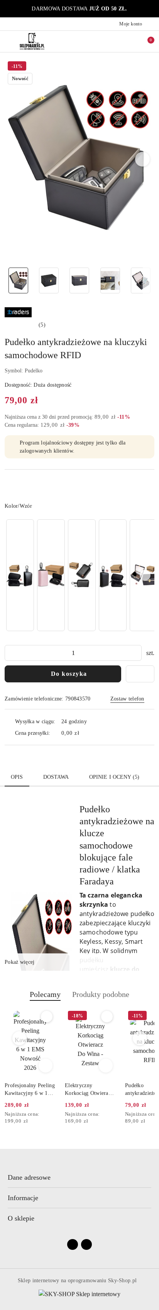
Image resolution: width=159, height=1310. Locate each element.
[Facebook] (72, 1244)
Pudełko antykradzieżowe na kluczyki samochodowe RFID (88, 1090)
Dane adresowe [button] (29, 1177)
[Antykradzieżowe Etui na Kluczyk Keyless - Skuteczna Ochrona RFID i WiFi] (112, 575)
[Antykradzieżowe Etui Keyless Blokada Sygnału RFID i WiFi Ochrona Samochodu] (50, 575)
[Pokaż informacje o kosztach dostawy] (85, 733)
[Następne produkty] (140, 1038)
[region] (79, 575)
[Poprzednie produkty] (19, 1038)
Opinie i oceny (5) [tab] (114, 777)
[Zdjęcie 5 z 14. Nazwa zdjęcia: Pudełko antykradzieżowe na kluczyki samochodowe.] (140, 280)
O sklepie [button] (21, 1218)
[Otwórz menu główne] (9, 41)
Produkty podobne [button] (100, 994)
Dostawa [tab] (56, 777)
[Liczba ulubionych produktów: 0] (129, 41)
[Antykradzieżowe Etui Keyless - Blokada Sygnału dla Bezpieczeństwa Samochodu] (20, 575)
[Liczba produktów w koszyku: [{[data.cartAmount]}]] (145, 41)
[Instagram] (86, 1244)
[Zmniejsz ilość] (11, 652)
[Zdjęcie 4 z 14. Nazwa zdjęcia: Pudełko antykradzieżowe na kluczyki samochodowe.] (110, 280)
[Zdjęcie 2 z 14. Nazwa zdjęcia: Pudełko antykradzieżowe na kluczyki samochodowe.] (49, 280)
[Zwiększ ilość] (135, 652)
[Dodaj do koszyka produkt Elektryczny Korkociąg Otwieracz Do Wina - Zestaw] (45, 1066)
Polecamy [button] (45, 994)
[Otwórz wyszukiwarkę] (113, 41)
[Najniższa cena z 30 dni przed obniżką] (53, 1114)
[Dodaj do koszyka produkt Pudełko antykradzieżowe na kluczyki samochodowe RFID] (106, 1066)
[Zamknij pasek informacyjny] (150, 8)
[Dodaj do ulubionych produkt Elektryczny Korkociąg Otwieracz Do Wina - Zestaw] (46, 1016)
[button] (142, 159)
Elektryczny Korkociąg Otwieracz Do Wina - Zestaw (29, 1090)
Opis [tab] (17, 777)
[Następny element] (145, 575)
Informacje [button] (23, 1198)
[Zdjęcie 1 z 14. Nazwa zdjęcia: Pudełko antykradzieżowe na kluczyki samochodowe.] (18, 280)
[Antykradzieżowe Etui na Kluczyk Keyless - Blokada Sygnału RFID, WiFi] (81, 575)
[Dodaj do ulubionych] (140, 673)
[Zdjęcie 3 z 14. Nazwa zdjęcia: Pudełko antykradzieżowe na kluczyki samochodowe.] (79, 280)
